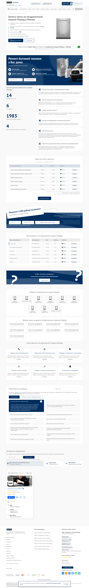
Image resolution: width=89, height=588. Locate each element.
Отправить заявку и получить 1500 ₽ (47, 222)
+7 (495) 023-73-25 (35, 3)
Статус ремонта (79, 9)
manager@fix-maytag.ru (67, 547)
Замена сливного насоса (16, 177)
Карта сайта (9, 568)
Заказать (74, 169)
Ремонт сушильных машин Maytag (42, 538)
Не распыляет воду (36, 261)
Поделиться (63, 573)
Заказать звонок (44, 280)
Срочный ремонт (23, 9)
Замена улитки (14, 185)
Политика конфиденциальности (44, 579)
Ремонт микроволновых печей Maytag (43, 543)
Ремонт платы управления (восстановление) (21, 169)
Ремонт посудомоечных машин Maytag (43, 540)
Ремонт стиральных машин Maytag (42, 532)
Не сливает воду (35, 243)
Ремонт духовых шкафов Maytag (41, 546)
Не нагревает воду (36, 247)
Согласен (66, 583)
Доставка (42, 9)
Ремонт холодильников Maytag (41, 535)
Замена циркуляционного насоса (18, 189)
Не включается (35, 251)
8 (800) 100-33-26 (66, 541)
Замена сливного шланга (16, 181)
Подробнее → (74, 243)
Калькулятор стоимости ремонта (13, 560)
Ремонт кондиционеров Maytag (41, 549)
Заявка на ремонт (62, 9)
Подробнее (19, 359)
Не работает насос (36, 254)
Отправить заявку (30, 79)
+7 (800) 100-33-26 (47, 3)
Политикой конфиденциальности (34, 459)
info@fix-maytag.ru (66, 544)
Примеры (8, 542)
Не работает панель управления (38, 258)
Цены (29, 9)
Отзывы (37, 9)
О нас (33, 9)
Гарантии (47, 9)
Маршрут (12, 497)
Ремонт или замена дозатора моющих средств (21, 173)
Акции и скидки (53, 9)
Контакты (69, 9)
